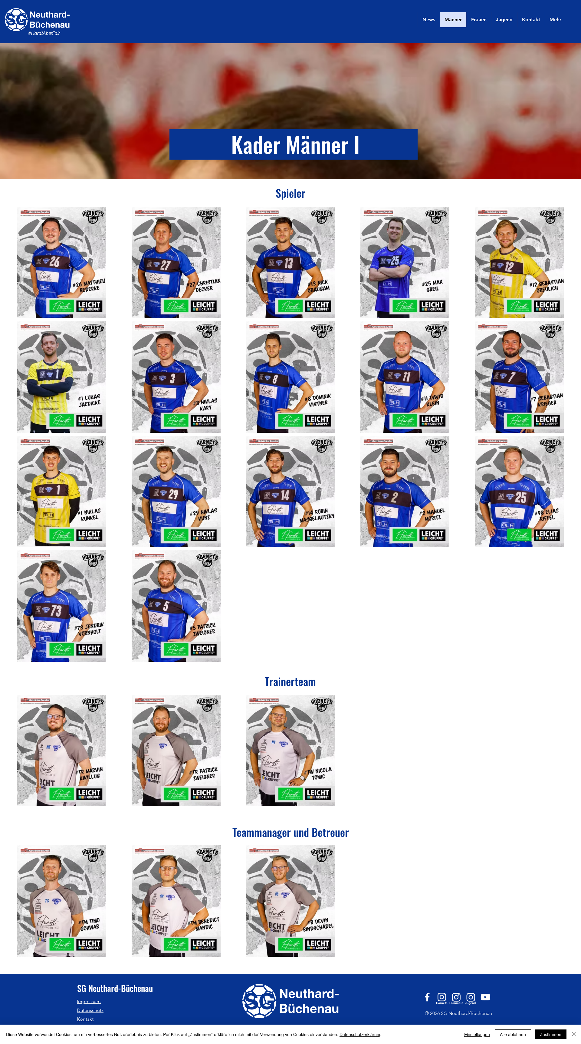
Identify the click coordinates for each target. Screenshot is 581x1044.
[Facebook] (427, 997)
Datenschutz (90, 1010)
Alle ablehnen (513, 1034)
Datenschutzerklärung (361, 1034)
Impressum (89, 1001)
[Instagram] (442, 997)
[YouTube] (485, 997)
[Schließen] (573, 1034)
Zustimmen (550, 1034)
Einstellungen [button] (477, 1034)
